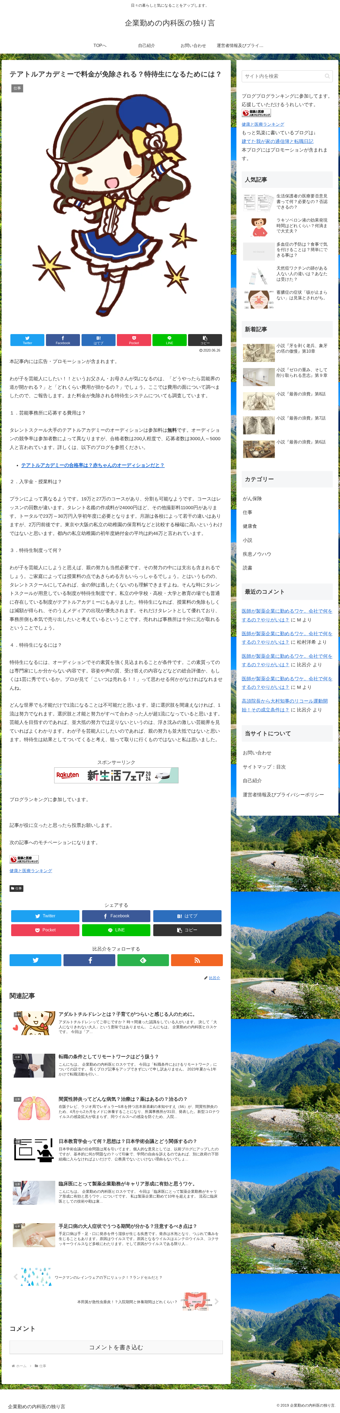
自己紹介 (252, 780)
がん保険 (252, 498)
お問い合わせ (257, 752)
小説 (247, 540)
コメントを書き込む (116, 1347)
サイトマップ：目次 (264, 767)
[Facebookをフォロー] (89, 960)
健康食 (250, 526)
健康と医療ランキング (31, 870)
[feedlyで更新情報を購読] (143, 960)
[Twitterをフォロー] (35, 960)
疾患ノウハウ (257, 554)
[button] (327, 76)
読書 (247, 568)
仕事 (18, 888)
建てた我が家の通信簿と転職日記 (277, 141)
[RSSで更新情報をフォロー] (197, 960)
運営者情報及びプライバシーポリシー (283, 794)
